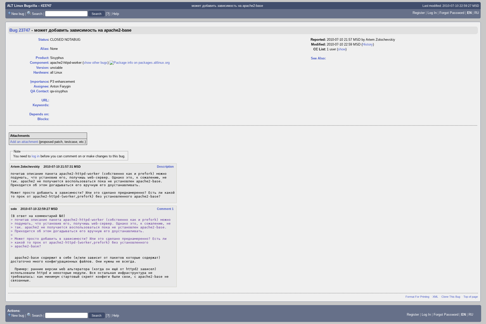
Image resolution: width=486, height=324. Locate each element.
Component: (39, 62)
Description (165, 166)
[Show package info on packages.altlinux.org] (140, 62)
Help (115, 14)
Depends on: (39, 114)
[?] (108, 14)
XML (435, 296)
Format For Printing (417, 296)
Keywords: (41, 105)
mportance (39, 81)
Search (37, 14)
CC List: (319, 49)
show (342, 49)
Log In (432, 13)
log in (35, 156)
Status (43, 39)
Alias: (44, 49)
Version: (42, 68)
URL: (45, 100)
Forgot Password (451, 13)
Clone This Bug (450, 296)
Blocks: (43, 119)
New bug (17, 14)
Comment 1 (165, 209)
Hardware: (41, 72)
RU (476, 13)
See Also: (318, 58)
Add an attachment (24, 142)
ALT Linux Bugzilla (22, 6)
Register (419, 13)
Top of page (470, 296)
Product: (42, 58)
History (367, 44)
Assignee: (41, 86)
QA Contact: (39, 91)
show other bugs (96, 62)
